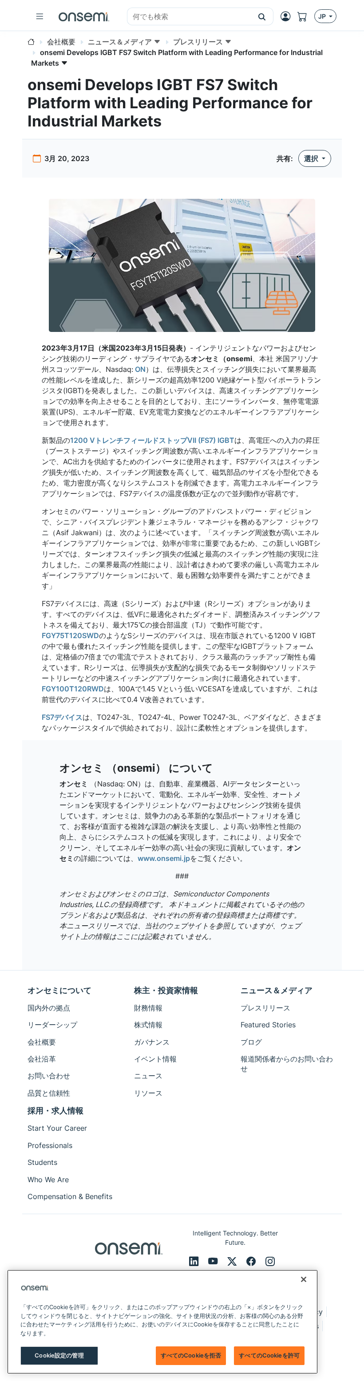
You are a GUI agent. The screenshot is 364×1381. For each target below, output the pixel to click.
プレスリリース (265, 1007)
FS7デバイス (62, 717)
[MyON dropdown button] (288, 16)
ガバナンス (152, 1042)
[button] (262, 16)
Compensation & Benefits (70, 1196)
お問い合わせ (49, 1075)
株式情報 (148, 1024)
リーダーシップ (52, 1024)
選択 (312, 158)
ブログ (251, 1042)
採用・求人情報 (55, 1110)
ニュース (148, 1075)
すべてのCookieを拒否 (191, 1355)
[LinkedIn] (195, 1261)
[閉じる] (303, 1279)
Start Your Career (57, 1128)
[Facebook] (252, 1261)
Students (42, 1162)
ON (139, 369)
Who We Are (48, 1179)
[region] (162, 1322)
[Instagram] (270, 1261)
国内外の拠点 (49, 1007)
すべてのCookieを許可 (269, 1355)
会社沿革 (42, 1058)
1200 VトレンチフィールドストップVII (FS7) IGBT (152, 440)
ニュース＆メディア (277, 990)
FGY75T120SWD (70, 635)
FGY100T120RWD (73, 688)
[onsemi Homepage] (83, 16)
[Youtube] (214, 1261)
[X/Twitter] (233, 1261)
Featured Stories (268, 1024)
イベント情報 (155, 1058)
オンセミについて (59, 990)
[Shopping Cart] (305, 16)
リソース (148, 1093)
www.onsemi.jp (164, 858)
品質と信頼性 (49, 1093)
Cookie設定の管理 (59, 1355)
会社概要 (42, 1042)
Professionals (50, 1145)
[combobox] (189, 17)
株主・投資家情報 (166, 990)
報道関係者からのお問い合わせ (287, 1063)
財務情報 (148, 1007)
